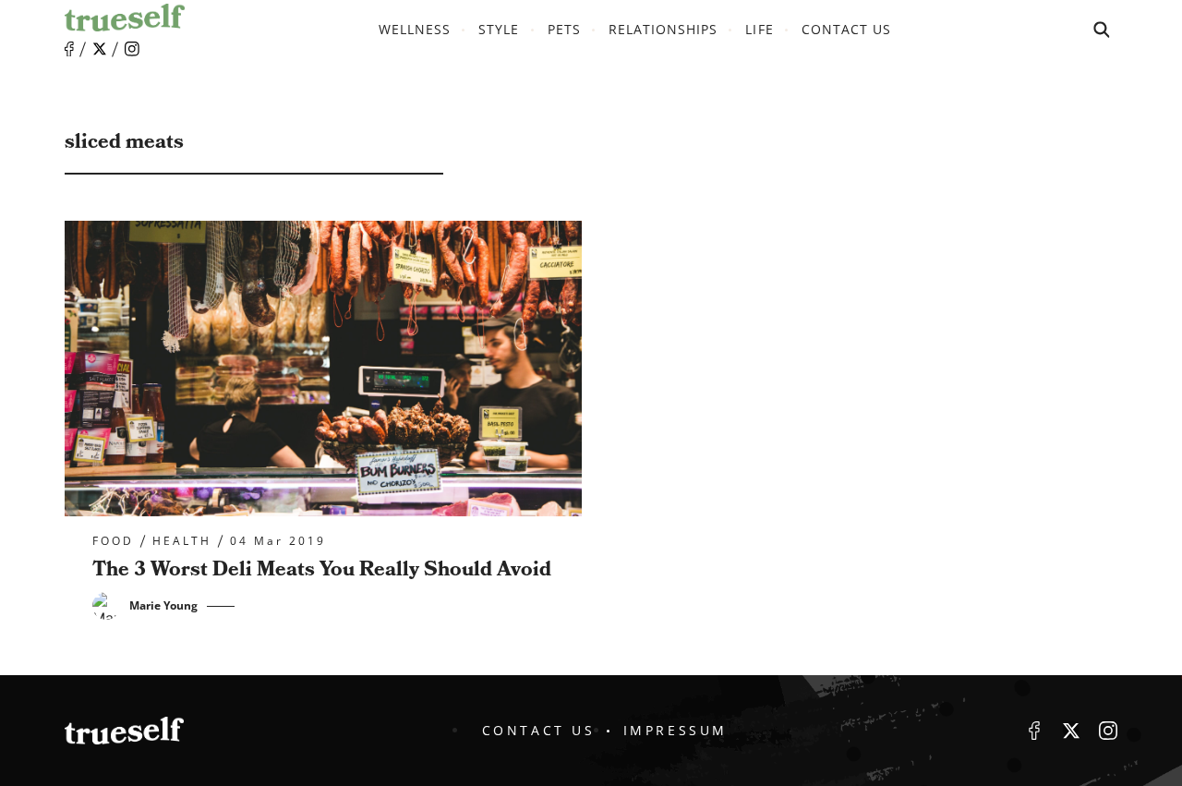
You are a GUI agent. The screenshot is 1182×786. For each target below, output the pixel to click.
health (181, 541)
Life (759, 29)
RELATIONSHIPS (663, 29)
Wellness (415, 29)
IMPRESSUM (675, 730)
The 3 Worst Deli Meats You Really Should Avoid (321, 569)
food (113, 541)
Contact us (847, 29)
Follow (99, 49)
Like (69, 49)
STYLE (498, 29)
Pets (564, 29)
